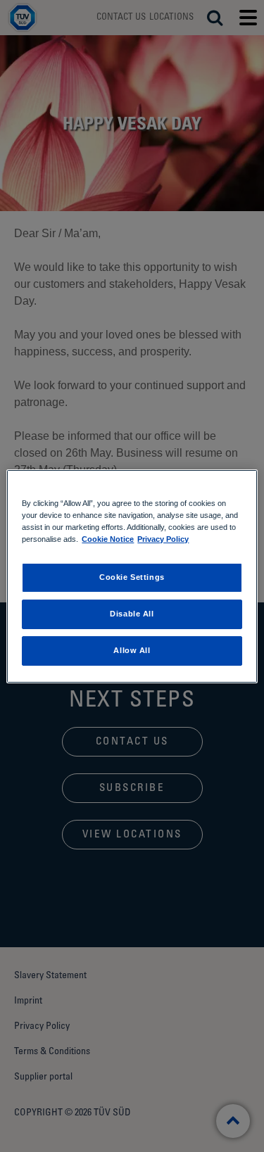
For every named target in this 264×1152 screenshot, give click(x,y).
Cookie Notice (108, 539)
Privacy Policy (163, 539)
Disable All (131, 613)
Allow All (131, 650)
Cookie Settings (132, 577)
